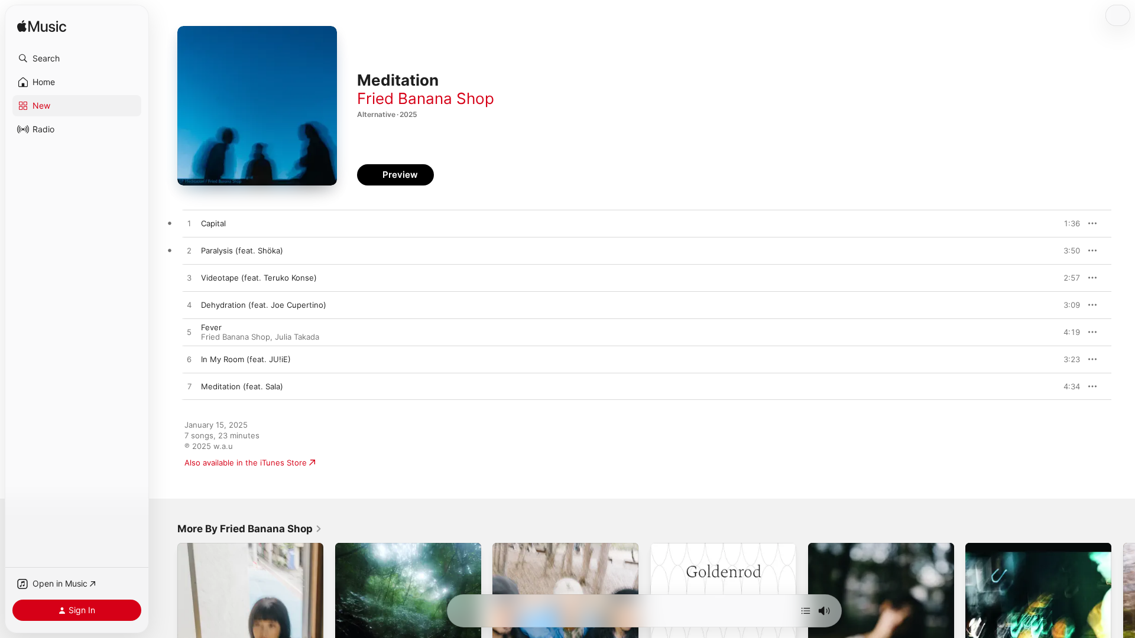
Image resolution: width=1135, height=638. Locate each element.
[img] (41, 27)
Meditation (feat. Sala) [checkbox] (242, 386)
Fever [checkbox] (211, 327)
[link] (249, 528)
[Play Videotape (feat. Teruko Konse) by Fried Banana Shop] (189, 278)
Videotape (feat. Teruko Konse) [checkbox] (259, 277)
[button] (77, 58)
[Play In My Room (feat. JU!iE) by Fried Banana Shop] (189, 359)
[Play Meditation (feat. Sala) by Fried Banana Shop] (189, 387)
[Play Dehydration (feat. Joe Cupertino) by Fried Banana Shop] (189, 305)
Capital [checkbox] (213, 223)
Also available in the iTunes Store (245, 462)
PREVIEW (1067, 223)
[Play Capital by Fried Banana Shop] (189, 224)
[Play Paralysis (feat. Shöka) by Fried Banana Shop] (189, 251)
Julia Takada (297, 336)
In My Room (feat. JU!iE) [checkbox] (246, 359)
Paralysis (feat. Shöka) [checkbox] (242, 250)
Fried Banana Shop (425, 98)
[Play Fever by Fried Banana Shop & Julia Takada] (189, 332)
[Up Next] (806, 611)
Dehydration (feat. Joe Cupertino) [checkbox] (263, 305)
